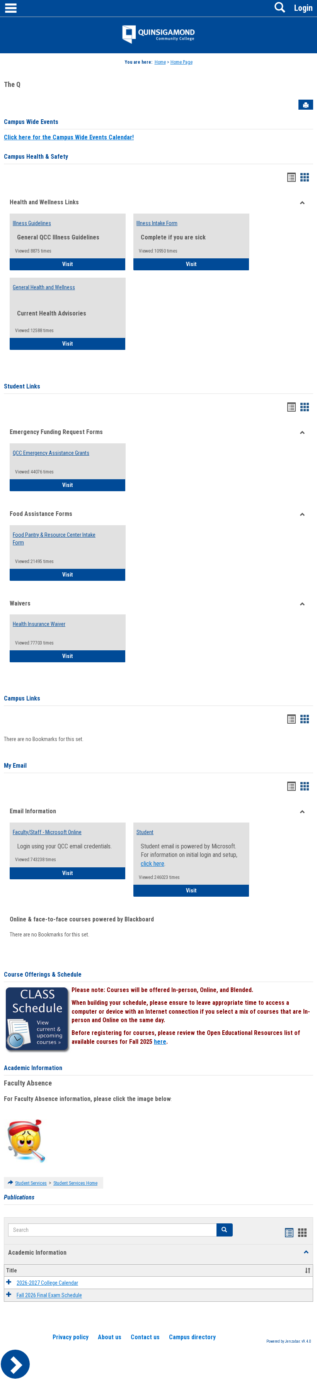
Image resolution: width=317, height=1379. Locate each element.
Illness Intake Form (156, 223)
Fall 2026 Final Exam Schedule (49, 1295)
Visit (89, 264)
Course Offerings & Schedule (43, 974)
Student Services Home (75, 1183)
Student (144, 832)
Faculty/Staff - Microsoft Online (47, 832)
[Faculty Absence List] (26, 1141)
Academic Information (33, 1068)
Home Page (181, 62)
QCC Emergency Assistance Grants (51, 453)
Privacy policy (71, 1337)
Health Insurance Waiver (39, 624)
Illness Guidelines (32, 223)
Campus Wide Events (31, 122)
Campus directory (192, 1337)
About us (109, 1337)
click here (152, 863)
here (160, 1041)
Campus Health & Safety (36, 156)
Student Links (22, 386)
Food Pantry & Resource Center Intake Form (54, 539)
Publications (19, 1197)
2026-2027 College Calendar (47, 1283)
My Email (15, 765)
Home (160, 62)
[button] (224, 1230)
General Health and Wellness (44, 287)
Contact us (145, 1337)
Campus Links (22, 698)
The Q (12, 84)
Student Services (31, 1183)
